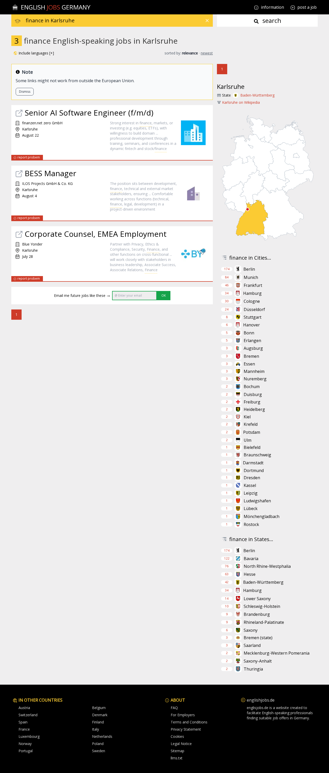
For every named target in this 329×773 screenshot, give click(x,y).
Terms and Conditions (189, 722)
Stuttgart (252, 317)
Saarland (252, 645)
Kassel (250, 485)
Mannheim (254, 371)
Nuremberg (255, 379)
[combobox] (119, 20)
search (271, 20)
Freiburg (252, 402)
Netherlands (102, 736)
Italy (95, 729)
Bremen (251, 356)
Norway (25, 743)
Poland (98, 743)
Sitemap (177, 750)
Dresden (252, 477)
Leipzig (251, 493)
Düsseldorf (254, 309)
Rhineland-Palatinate (264, 622)
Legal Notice (181, 743)
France (24, 729)
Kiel (247, 417)
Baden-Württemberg (257, 95)
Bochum (252, 386)
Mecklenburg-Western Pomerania (276, 653)
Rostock (251, 524)
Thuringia (253, 669)
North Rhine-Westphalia (267, 566)
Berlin (249, 269)
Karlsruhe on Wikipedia (241, 102)
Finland (98, 722)
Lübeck (251, 508)
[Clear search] (207, 20)
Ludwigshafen (257, 501)
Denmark (99, 714)
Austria (24, 707)
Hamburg (252, 293)
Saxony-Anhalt (258, 661)
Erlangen (252, 340)
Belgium (99, 707)
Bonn (249, 333)
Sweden (98, 750)
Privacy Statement (186, 729)
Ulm (247, 440)
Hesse (249, 574)
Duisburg (253, 394)
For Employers (183, 714)
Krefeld (251, 424)
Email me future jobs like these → (82, 295)
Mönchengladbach (261, 516)
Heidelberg (254, 409)
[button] (33, 53)
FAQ (174, 707)
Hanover (251, 325)
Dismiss (24, 91)
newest (207, 53)
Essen (249, 364)
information (272, 7)
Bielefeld (252, 447)
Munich (251, 277)
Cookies (177, 736)
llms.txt (176, 758)
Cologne (252, 301)
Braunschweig (257, 455)
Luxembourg (29, 736)
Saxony (251, 630)
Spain (23, 722)
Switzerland (28, 714)
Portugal (26, 750)
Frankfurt (253, 285)
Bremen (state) (258, 637)
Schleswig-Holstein (262, 606)
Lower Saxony (257, 598)
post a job (307, 7)
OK (163, 295)
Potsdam (251, 432)
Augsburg (253, 348)
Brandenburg (257, 614)
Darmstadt (253, 463)
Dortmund (254, 470)
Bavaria (251, 558)
